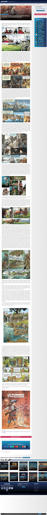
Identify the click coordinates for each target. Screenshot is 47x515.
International (8, 4)
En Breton (38, 4)
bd (7, 439)
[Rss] (9, 488)
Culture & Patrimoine (21, 4)
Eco (15, 4)
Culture (3, 14)
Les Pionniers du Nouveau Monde (12, 439)
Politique (2, 4)
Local (27, 4)
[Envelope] (7, 490)
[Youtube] (7, 488)
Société (12, 4)
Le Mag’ (34, 4)
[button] (46, 4)
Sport (31, 4)
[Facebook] (2, 488)
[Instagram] (12, 488)
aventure (6, 439)
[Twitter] (4, 488)
